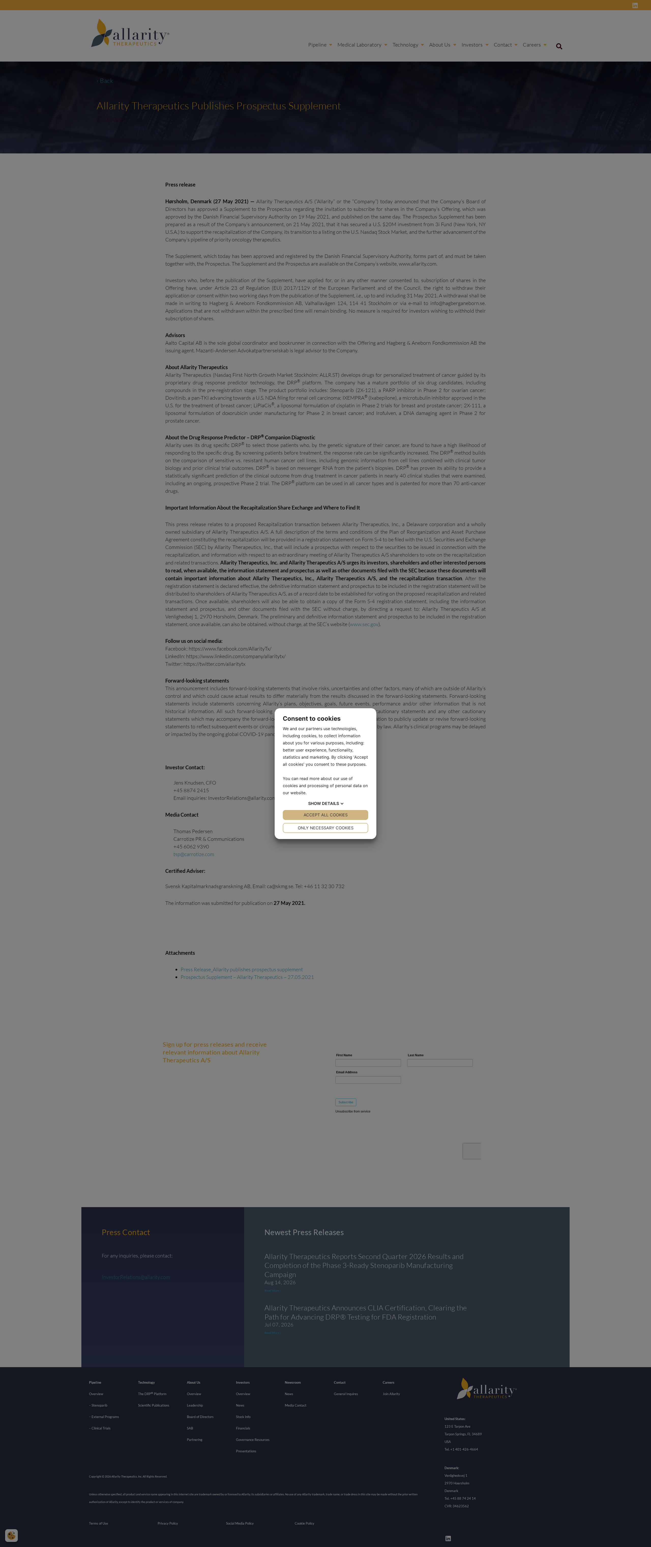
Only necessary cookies (325, 827)
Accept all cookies (326, 814)
